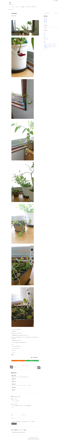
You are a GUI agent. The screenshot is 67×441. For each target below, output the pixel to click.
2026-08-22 (45, 22)
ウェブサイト (13, 418)
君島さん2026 (14, 375)
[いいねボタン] (12, 354)
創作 (44, 33)
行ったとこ (53, 46)
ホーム (10, 9)
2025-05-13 (14, 381)
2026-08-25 (45, 19)
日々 (13, 9)
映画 (45, 45)
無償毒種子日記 (36, 357)
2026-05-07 (14, 387)
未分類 (44, 37)
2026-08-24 (45, 20)
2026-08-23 (45, 21)
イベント (45, 32)
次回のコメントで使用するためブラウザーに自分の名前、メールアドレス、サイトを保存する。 (24, 421)
